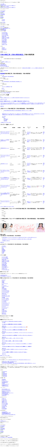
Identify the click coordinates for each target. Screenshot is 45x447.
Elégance (3, 249)
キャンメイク (4, 246)
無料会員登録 (10, 437)
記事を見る (2, 242)
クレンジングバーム (5, 305)
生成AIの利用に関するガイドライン (7, 392)
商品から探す (4, 36)
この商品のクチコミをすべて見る (5, 122)
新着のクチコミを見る (5, 261)
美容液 (3, 282)
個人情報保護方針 (5, 382)
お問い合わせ (4, 49)
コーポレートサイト (5, 381)
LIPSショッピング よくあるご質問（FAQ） (9, 414)
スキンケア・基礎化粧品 (6, 86)
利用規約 (3, 383)
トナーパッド (4, 312)
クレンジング (4, 285)
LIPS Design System (5, 393)
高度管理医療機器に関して (6, 413)
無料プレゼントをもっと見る (4, 355)
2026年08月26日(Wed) (3, 275)
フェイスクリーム (5, 283)
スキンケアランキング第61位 (29, 140)
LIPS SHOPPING (4, 32)
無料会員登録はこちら (6, 28)
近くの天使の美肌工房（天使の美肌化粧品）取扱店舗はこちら (12, 81)
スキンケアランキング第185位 (29, 164)
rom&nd (3, 251)
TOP (2, 88)
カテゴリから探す (5, 33)
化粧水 (3, 281)
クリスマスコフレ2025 (5, 269)
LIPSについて (4, 48)
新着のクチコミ (4, 401)
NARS (3, 252)
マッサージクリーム (5, 303)
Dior (2, 247)
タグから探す (4, 262)
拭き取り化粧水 (4, 311)
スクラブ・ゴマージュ (5, 299)
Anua (3, 253)
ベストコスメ (4, 43)
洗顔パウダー (4, 293)
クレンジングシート (5, 307)
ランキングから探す (5, 35)
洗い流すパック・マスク (6, 295)
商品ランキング (4, 402)
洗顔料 (3, 287)
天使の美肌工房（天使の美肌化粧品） (12, 54)
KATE (3, 248)
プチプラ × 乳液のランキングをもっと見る (7, 206)
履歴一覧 (4, 29)
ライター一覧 (4, 399)
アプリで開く (2, 26)
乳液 (11, 86)
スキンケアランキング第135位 (29, 148)
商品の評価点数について (6, 389)
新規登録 (3, 19)
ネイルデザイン (4, 42)
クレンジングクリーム (5, 304)
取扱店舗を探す (4, 41)
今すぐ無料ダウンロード (4, 437)
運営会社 (3, 47)
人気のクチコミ (4, 400)
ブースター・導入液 (5, 298)
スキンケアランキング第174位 (29, 156)
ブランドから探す (5, 34)
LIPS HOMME (4, 408)
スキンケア (4, 279)
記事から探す (4, 40)
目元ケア (3, 280)
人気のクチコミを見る (5, 37)
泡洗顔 (3, 309)
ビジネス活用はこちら (5, 394)
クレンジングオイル (5, 300)
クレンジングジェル (5, 292)
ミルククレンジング (5, 286)
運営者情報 (4, 379)
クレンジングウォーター (6, 296)
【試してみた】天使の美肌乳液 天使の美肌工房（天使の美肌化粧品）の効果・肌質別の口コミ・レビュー (19, 363)
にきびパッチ (4, 310)
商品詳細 (2, 73)
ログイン (3, 20)
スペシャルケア (4, 294)
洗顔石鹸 (3, 297)
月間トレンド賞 (4, 44)
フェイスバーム (4, 308)
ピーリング (4, 306)
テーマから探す (4, 263)
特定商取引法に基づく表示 (6, 412)
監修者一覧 (4, 398)
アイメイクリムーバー (5, 291)
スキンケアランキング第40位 (29, 133)
